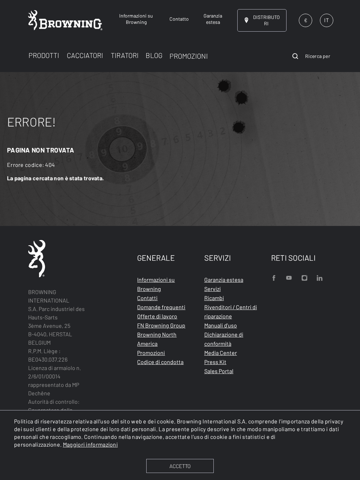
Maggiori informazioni (90, 444)
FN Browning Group (161, 325)
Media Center (220, 352)
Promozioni (151, 352)
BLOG (154, 55)
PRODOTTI (43, 55)
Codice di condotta (160, 361)
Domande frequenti (161, 307)
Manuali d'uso (220, 325)
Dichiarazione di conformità (223, 339)
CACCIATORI (85, 55)
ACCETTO (180, 466)
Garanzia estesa (223, 279)
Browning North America (156, 339)
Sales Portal (218, 371)
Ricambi (214, 297)
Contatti (147, 297)
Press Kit (215, 361)
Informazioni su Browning (156, 284)
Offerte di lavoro (157, 316)
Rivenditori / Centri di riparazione (230, 311)
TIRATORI (125, 55)
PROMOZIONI (188, 56)
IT (326, 20)
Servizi (212, 288)
